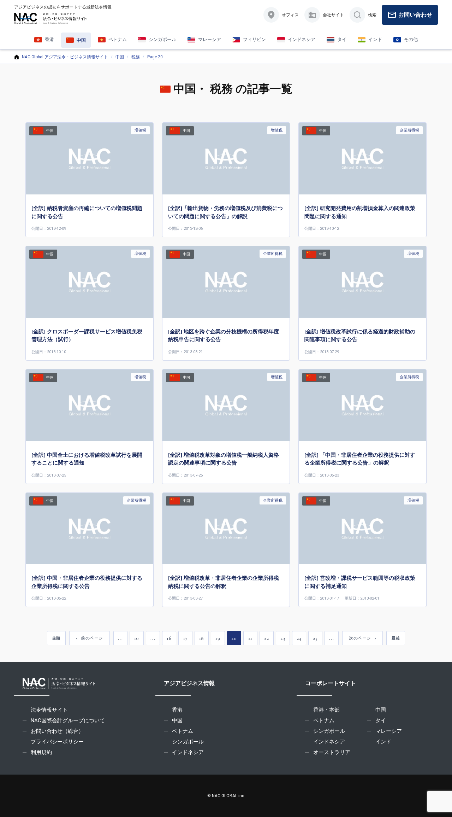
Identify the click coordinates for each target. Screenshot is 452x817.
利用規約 (41, 752)
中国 (119, 57)
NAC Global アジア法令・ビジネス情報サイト (65, 57)
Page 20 (155, 57)
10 (136, 638)
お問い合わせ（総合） (57, 731)
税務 (135, 57)
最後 (396, 638)
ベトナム (182, 731)
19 (217, 638)
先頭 (56, 638)
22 (266, 638)
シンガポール (188, 742)
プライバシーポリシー (57, 742)
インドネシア (188, 752)
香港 (177, 710)
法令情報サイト (49, 710)
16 (169, 638)
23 (282, 638)
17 (185, 638)
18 (201, 638)
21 (250, 638)
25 (315, 638)
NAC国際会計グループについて (68, 720)
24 (299, 638)
